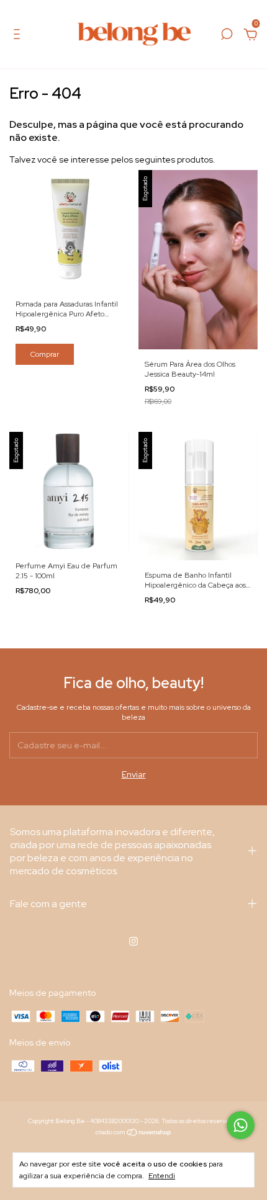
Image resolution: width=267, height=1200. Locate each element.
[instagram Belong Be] (133, 941)
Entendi (161, 1176)
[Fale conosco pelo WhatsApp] (241, 1125)
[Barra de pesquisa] (226, 36)
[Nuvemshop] (134, 1133)
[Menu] (19, 36)
